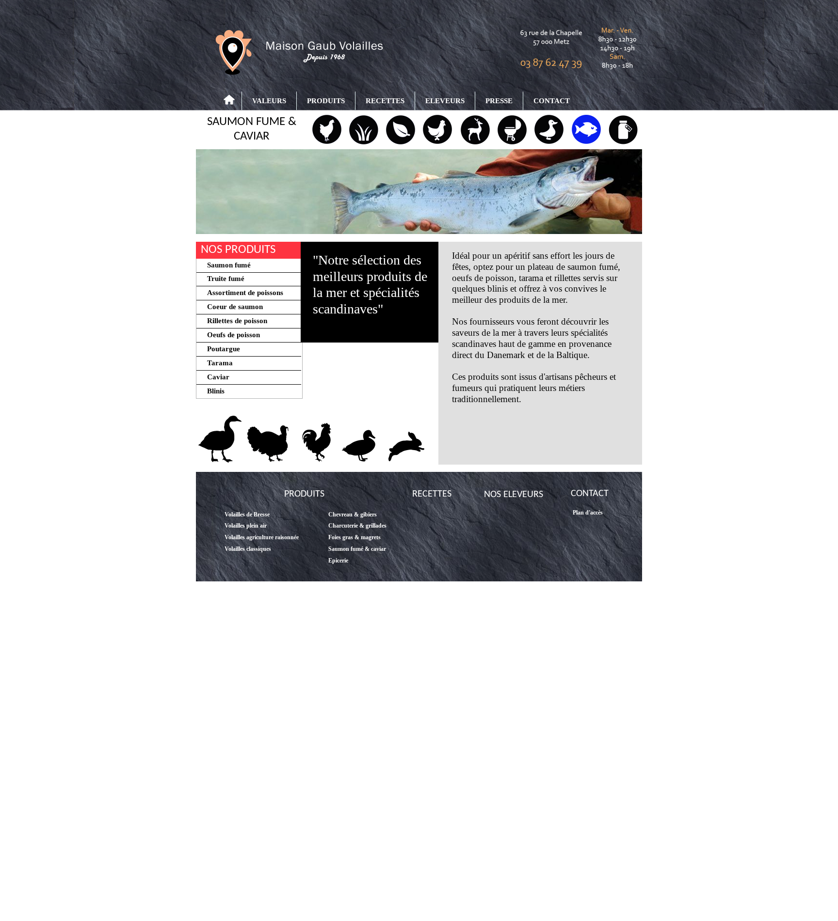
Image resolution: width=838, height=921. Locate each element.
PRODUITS (326, 101)
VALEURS (269, 101)
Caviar (214, 377)
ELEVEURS (445, 101)
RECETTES (385, 101)
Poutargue (219, 349)
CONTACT (552, 101)
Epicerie (338, 560)
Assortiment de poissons (240, 293)
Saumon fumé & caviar (357, 549)
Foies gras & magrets (354, 537)
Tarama (216, 363)
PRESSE (499, 101)
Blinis (211, 391)
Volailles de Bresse (247, 514)
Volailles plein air (246, 525)
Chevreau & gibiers (352, 514)
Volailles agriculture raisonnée (262, 537)
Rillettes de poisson (233, 321)
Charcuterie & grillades (357, 525)
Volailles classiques (248, 549)
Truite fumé (220, 278)
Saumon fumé (224, 265)
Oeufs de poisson (229, 335)
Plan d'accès (588, 512)
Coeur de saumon (231, 307)
